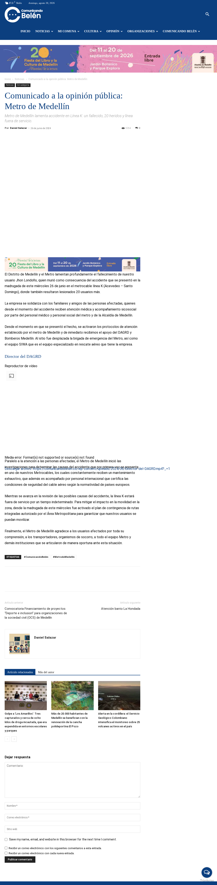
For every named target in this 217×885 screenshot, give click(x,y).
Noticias (42, 31)
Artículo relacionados (20, 672)
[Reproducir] (6, 475)
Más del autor (46, 672)
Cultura (91, 31)
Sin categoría (23, 85)
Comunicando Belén (180, 31)
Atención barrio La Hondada (120, 609)
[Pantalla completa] (6, 505)
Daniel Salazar (18, 128)
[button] (207, 15)
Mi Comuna (67, 31)
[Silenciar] (6, 499)
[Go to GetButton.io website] (207, 880)
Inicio (25, 31)
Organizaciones (141, 31)
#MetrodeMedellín (64, 557)
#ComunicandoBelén (36, 557)
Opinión (112, 31)
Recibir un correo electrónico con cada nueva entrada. (41, 853)
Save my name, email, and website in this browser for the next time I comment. (63, 839)
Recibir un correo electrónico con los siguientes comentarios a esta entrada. (55, 848)
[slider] (64, 498)
